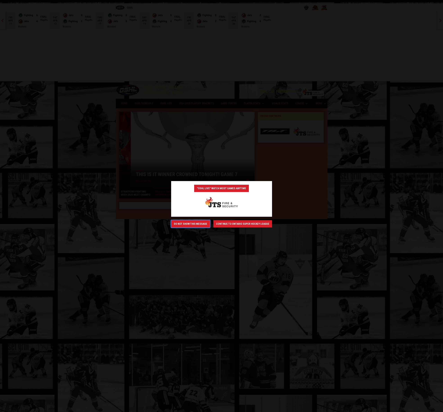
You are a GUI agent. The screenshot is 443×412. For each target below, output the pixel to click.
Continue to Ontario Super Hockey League (242, 223)
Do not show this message (190, 223)
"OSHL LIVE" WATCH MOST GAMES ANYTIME (221, 188)
